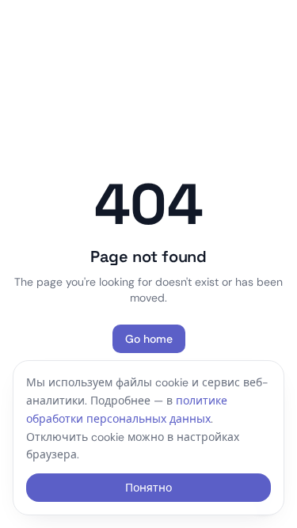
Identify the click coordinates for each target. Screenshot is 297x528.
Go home (149, 339)
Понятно (148, 488)
